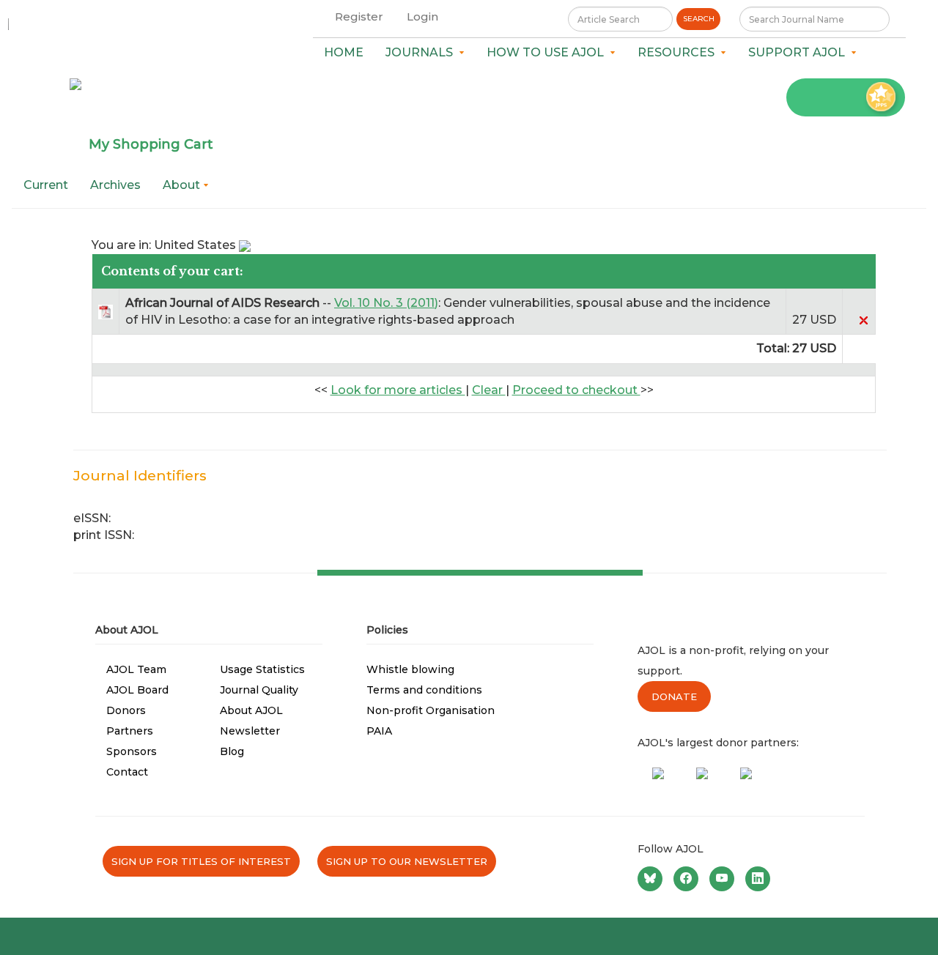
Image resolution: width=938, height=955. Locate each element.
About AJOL (251, 710)
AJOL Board (137, 689)
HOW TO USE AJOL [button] (548, 52)
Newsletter (250, 730)
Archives (115, 185)
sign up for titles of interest (201, 861)
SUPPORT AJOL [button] (799, 52)
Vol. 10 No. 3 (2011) (386, 303)
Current (45, 185)
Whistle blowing (410, 669)
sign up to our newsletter (406, 861)
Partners (129, 730)
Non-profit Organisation (430, 710)
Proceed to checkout (576, 390)
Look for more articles (397, 390)
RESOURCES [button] (679, 52)
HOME (343, 52)
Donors (126, 710)
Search (698, 18)
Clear (489, 390)
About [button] (183, 185)
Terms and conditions (424, 689)
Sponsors (131, 751)
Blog (232, 751)
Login (422, 16)
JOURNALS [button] (422, 52)
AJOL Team (136, 669)
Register (359, 16)
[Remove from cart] (863, 320)
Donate (674, 696)
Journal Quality (259, 689)
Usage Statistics (262, 669)
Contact (127, 772)
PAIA (379, 730)
